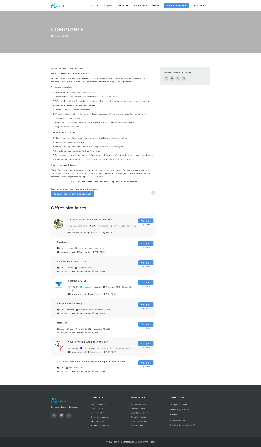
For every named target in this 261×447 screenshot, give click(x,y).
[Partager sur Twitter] (172, 78)
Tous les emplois (98, 404)
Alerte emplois (97, 421)
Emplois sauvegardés (100, 425)
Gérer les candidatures (140, 413)
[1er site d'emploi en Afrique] (59, 5)
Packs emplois (136, 425)
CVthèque (122, 5)
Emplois (108, 5)
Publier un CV (97, 408)
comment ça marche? (179, 409)
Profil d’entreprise (138, 421)
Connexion (203, 5)
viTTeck (150, 442)
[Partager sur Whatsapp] (183, 78)
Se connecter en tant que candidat (72, 194)
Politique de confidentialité (182, 425)
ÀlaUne (155, 5)
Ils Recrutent (140, 5)
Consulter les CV (138, 417)
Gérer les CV (97, 413)
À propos (174, 414)
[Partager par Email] (177, 78)
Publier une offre (138, 404)
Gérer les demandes (100, 417)
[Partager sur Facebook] (166, 78)
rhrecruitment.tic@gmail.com (88, 173)
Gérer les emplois (138, 408)
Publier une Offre (176, 5)
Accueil (95, 5)
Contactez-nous (177, 420)
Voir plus (146, 221)
